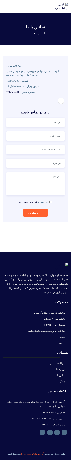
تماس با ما (59, 375)
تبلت (62, 337)
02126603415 (13, 92)
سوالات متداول (57, 363)
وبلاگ (62, 381)
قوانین (33, 202)
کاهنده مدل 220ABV (54, 318)
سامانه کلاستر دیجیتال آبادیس (49, 313)
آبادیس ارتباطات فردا (32, 454)
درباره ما (60, 369)
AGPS (62, 343)
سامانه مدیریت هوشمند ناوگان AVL (46, 331)
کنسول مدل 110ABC (54, 325)
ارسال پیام (33, 212)
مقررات (23, 202)
